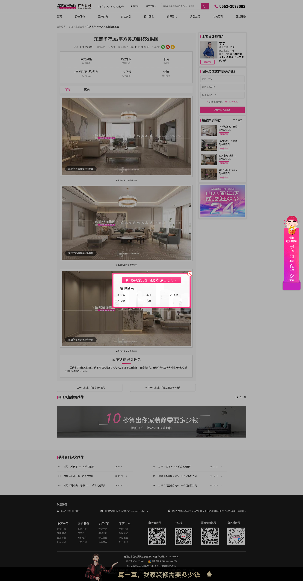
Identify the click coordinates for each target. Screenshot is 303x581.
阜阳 (148, 295)
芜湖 (175, 295)
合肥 (123, 300)
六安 (149, 300)
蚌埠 (122, 295)
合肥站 (154, 280)
